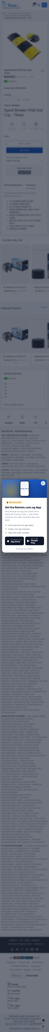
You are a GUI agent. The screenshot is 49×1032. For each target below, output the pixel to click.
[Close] (43, 483)
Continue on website (24, 549)
